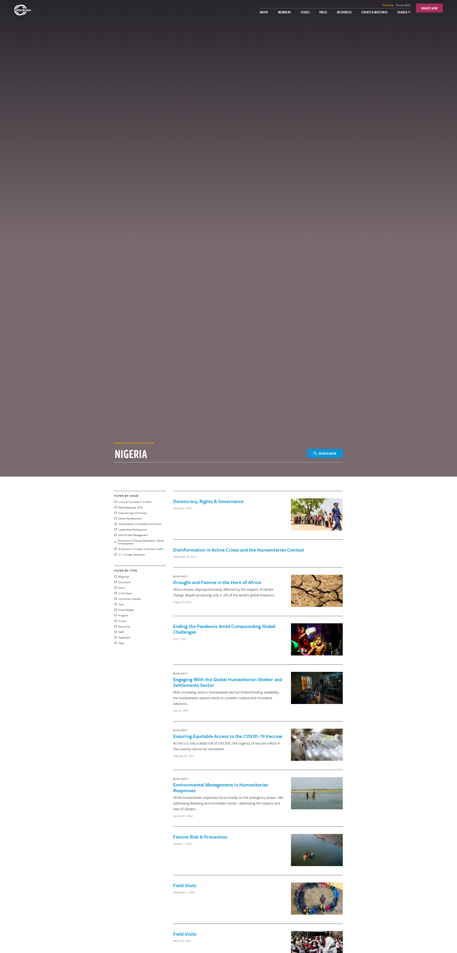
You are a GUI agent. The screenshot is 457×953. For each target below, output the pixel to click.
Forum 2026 (403, 5)
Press (323, 12)
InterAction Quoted (129, 598)
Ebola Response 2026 (130, 507)
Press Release (126, 609)
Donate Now (429, 8)
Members (284, 12)
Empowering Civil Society (132, 512)
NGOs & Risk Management (133, 535)
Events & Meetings (374, 12)
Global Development (130, 518)
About (264, 12)
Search (402, 12)
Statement (124, 637)
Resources (344, 12)
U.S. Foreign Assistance (131, 554)
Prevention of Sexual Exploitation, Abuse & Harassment (141, 542)
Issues (305, 12)
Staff (121, 631)
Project (122, 620)
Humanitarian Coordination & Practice (139, 523)
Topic (121, 643)
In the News (125, 593)
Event (121, 587)
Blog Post (123, 576)
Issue (121, 604)
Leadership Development (132, 529)
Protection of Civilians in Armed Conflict (141, 548)
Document (124, 582)
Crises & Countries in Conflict (135, 501)
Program (123, 615)
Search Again (327, 453)
